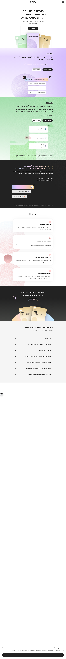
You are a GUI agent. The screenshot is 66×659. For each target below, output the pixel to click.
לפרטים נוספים (36, 69)
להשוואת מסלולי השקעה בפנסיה (45, 178)
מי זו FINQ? (48, 338)
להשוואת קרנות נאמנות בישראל (45, 180)
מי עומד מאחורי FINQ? (44, 350)
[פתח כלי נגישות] (1, 394)
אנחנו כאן (35, 330)
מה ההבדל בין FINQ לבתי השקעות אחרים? (39, 344)
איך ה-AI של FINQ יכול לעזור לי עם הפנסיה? (38, 362)
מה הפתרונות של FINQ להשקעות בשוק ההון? (38, 368)
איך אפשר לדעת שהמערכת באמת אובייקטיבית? (37, 356)
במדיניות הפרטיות (19, 650)
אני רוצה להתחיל (33, 28)
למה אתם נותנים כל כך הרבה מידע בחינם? (39, 374)
